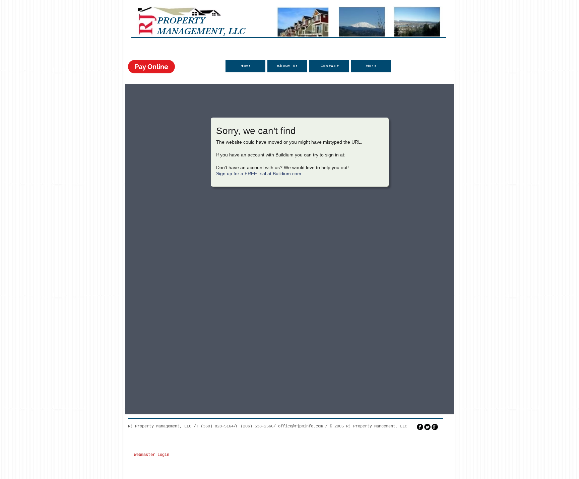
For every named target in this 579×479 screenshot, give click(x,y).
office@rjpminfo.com (300, 426)
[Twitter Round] (427, 427)
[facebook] (420, 427)
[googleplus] (435, 427)
